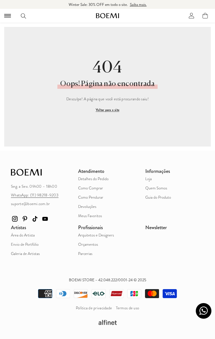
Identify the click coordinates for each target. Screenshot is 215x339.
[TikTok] (35, 219)
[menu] (7, 15)
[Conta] (191, 15)
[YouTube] (45, 219)
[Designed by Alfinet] (107, 322)
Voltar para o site (107, 109)
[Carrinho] (205, 15)
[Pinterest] (25, 219)
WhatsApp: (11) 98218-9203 (35, 195)
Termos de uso (127, 308)
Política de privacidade (94, 308)
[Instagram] (15, 219)
